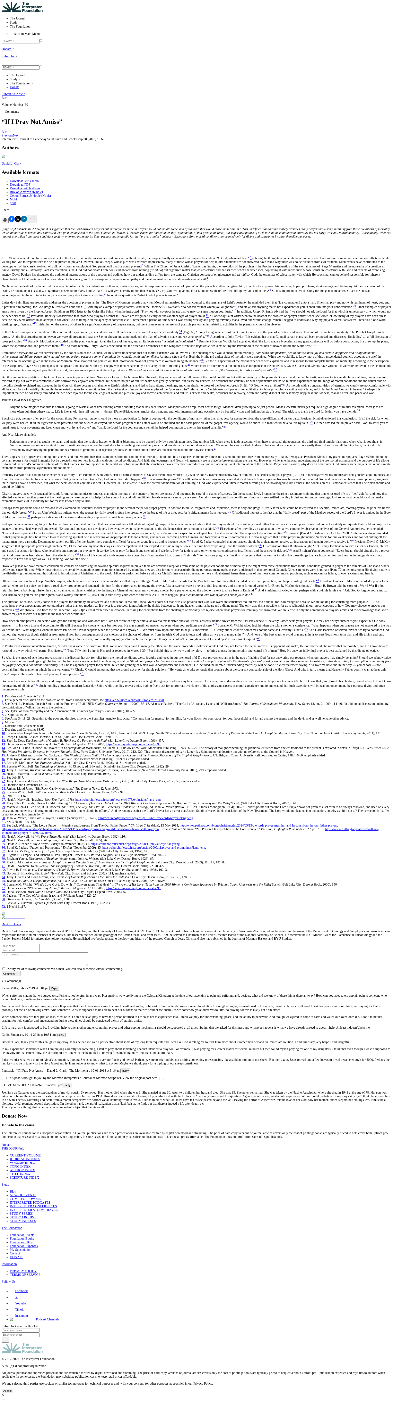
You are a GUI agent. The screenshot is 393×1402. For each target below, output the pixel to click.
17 (3, 762)
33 (3, 836)
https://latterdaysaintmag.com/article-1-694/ (133, 744)
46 (3, 884)
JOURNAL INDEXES (25, 1159)
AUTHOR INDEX (22, 1170)
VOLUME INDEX (22, 1162)
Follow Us (8, 1281)
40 (3, 862)
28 (3, 803)
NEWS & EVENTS (23, 1195)
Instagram (21, 1315)
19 (3, 770)
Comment (9, 973)
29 (3, 807)
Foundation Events (22, 1235)
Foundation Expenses (24, 1246)
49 (3, 895)
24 (3, 788)
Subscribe (8, 56)
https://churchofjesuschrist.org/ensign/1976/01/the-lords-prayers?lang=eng (145, 818)
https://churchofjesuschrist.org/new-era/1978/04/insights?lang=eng (118, 799)
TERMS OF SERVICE (25, 1274)
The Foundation (12, 1228)
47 (3, 888)
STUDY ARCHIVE (23, 1217)
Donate (6, 49)
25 (3, 792)
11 (3, 737)
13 (3, 744)
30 (3, 818)
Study (5, 1184)
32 (3, 825)
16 (3, 759)
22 (3, 781)
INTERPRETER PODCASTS (30, 1202)
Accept (7, 1390)
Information (9, 1264)
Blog (13, 1191)
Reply (54, 988)
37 (3, 851)
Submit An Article (13, 94)
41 (3, 866)
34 (3, 840)
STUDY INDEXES (23, 1221)
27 (3, 799)
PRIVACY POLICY (23, 1271)
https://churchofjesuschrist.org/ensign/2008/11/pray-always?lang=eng (135, 844)
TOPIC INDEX (20, 1166)
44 (3, 877)
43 (3, 873)
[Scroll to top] (3, 1399)
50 (3, 899)
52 (3, 906)
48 (3, 892)
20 (3, 773)
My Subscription (20, 1249)
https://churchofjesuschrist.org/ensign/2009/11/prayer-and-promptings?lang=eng (153, 847)
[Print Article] (5, 220)
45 (3, 880)
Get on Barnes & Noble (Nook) (30, 195)
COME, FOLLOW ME (25, 1199)
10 (3, 733)
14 (3, 748)
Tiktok (19, 1309)
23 (3, 785)
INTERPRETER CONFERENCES (33, 1206)
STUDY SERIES (21, 1213)
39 (3, 858)
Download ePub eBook (25, 188)
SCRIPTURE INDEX (24, 1177)
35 (3, 844)
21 (3, 777)
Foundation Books (22, 1238)
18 (3, 766)
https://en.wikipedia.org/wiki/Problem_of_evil (134, 700)
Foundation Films (21, 1242)
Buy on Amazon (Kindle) (26, 192)
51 (3, 903)
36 (3, 847)
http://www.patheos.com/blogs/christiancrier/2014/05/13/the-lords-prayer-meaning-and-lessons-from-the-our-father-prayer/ (258, 825)
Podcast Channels (47, 1319)
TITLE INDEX (20, 1174)
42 (3, 869)
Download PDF (20, 184)
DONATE (16, 1257)
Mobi (13, 199)
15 (3, 755)
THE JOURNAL (13, 1148)
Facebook (21, 1291)
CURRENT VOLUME (25, 1155)
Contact (15, 1253)
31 (3, 821)
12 (3, 740)
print (13, 203)
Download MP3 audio (24, 181)
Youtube (20, 1303)
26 (3, 796)
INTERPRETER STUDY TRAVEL (34, 1210)
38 (3, 855)
